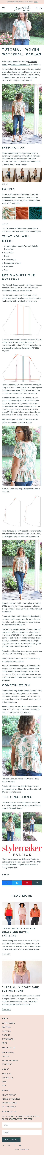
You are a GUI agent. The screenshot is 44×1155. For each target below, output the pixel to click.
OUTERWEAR (7, 1039)
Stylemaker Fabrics (29, 859)
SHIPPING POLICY (9, 1103)
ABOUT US (6, 1074)
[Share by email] (37, 883)
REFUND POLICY (9, 1107)
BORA (35, 1)
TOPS (4, 1043)
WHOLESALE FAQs (10, 1060)
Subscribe (11, 1140)
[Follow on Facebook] (3, 1145)
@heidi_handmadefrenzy (20, 64)
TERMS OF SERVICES (11, 1099)
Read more (6, 954)
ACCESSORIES (8, 1023)
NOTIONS (6, 1035)
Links (4, 1085)
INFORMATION (8, 1052)
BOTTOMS (6, 1027)
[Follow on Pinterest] (14, 1145)
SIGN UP (5, 1056)
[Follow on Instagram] (9, 1145)
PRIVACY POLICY (9, 1095)
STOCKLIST (7, 1064)
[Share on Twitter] (17, 883)
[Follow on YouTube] (20, 1145)
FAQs (4, 1082)
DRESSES (6, 1031)
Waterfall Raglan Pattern (30, 75)
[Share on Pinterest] (27, 883)
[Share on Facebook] (7, 883)
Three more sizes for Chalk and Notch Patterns (18, 932)
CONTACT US (7, 1078)
